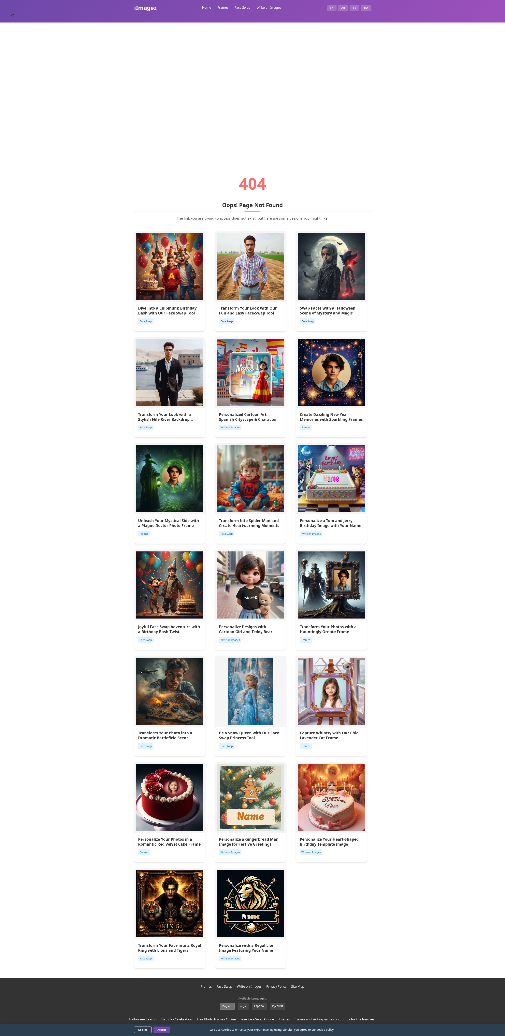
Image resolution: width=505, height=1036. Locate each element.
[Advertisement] (252, 88)
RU (366, 7)
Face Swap (242, 7)
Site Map (297, 986)
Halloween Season (143, 1019)
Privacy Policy (276, 986)
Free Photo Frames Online (216, 1019)
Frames (222, 7)
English (227, 1006)
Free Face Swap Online (257, 1019)
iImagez (145, 7)
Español (259, 1006)
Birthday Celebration (176, 1019)
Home (206, 7)
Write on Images (269, 7)
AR (343, 7)
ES (354, 7)
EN (331, 7)
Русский (277, 1006)
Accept (161, 1029)
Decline (142, 1029)
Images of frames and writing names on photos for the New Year (327, 1019)
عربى (243, 1006)
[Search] (13, 15)
